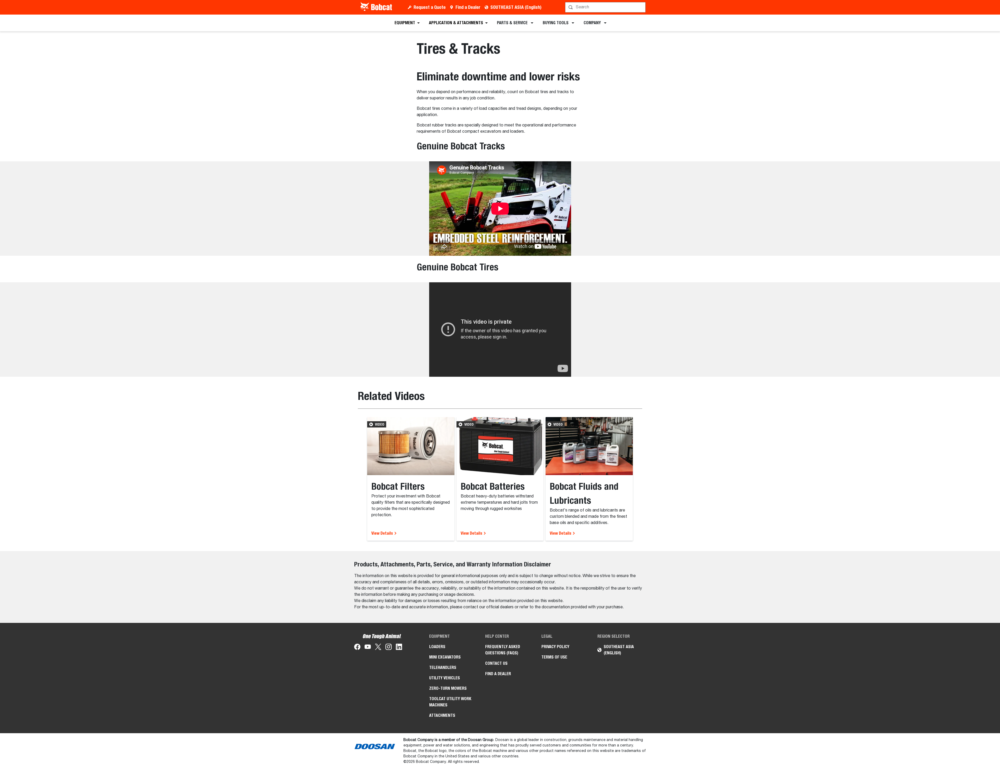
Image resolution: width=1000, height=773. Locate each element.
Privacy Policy (555, 646)
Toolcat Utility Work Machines (450, 701)
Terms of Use (554, 657)
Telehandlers (442, 667)
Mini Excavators (445, 657)
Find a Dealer (467, 7)
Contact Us (496, 663)
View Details (382, 533)
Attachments (442, 715)
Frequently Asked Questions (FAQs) (502, 649)
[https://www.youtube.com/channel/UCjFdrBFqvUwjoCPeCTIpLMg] (368, 648)
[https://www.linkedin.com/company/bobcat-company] (399, 648)
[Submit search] (641, 7)
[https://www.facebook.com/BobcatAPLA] (357, 648)
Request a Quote (430, 7)
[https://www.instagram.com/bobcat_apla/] (388, 648)
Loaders (437, 646)
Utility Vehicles (444, 677)
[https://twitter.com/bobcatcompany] (378, 648)
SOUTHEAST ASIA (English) (515, 7)
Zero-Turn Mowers (448, 688)
